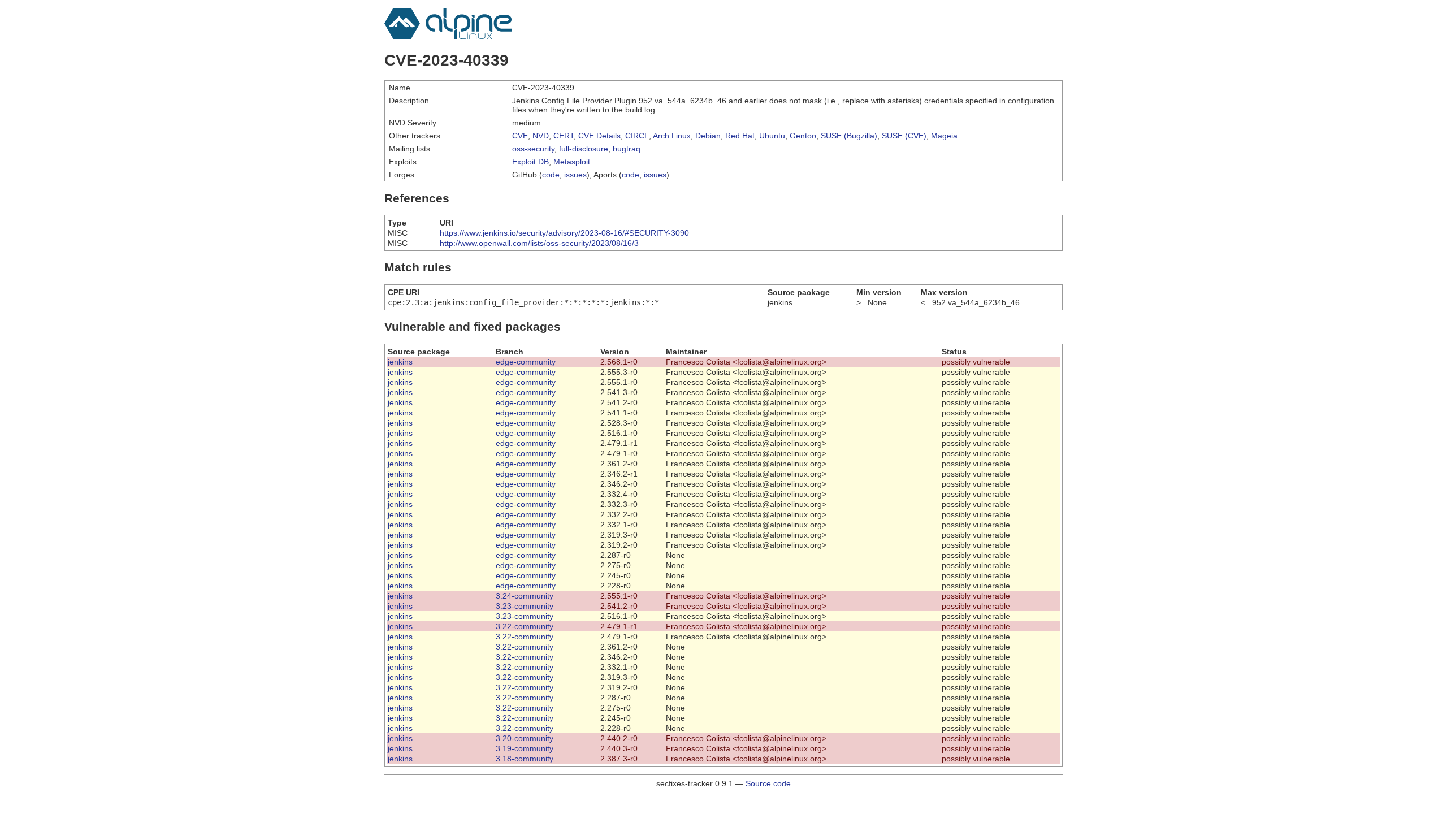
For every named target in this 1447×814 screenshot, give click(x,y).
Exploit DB (530, 161)
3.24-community (524, 595)
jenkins (400, 361)
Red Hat (740, 135)
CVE (520, 135)
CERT (563, 135)
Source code (768, 783)
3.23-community (524, 605)
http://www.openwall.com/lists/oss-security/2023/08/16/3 (539, 243)
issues (575, 174)
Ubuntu (772, 135)
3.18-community (524, 758)
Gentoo (803, 135)
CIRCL (637, 135)
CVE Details (599, 135)
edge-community (526, 361)
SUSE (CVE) (904, 135)
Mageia (944, 135)
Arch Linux (672, 135)
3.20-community (524, 738)
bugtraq (626, 148)
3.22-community (524, 626)
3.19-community (524, 748)
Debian (708, 135)
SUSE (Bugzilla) (849, 135)
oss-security (533, 148)
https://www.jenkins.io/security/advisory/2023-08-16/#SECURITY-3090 (564, 232)
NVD (540, 135)
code (551, 174)
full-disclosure (583, 148)
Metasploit (571, 161)
